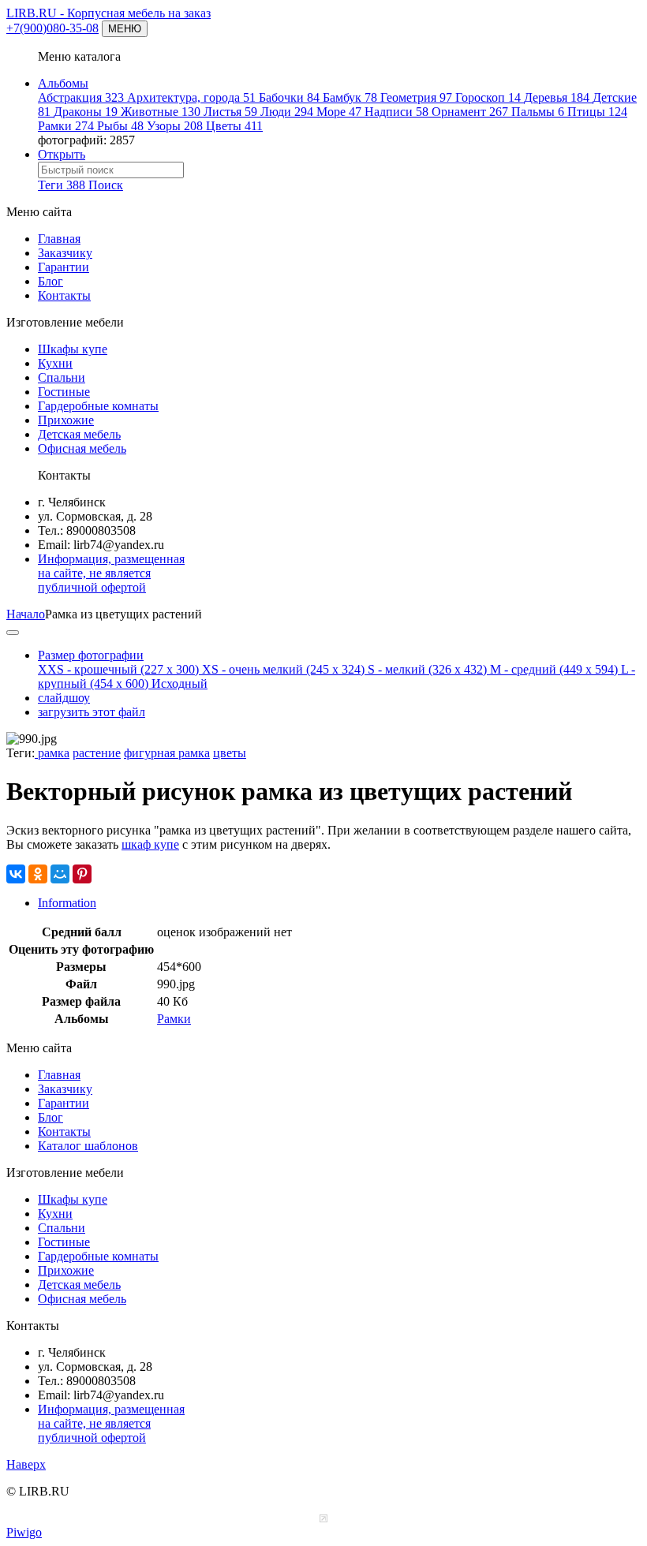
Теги (61, 185)
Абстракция (81, 97)
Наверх (26, 1464)
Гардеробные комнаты (98, 406)
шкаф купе (150, 844)
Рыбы (120, 126)
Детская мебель (79, 434)
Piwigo (24, 1532)
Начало (25, 614)
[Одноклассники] (37, 873)
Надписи (396, 111)
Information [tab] (67, 902)
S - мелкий (427, 669)
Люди (286, 111)
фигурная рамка (167, 753)
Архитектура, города (191, 97)
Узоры (175, 126)
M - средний (554, 669)
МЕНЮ (124, 29)
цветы (229, 753)
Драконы (86, 111)
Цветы (234, 126)
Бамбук (350, 97)
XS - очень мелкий (283, 669)
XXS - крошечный (118, 669)
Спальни (61, 377)
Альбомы (63, 83)
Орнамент (470, 111)
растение (97, 753)
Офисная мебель (82, 448)
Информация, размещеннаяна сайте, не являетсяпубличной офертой (111, 573)
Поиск (105, 185)
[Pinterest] (82, 873)
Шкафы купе (72, 349)
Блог (50, 281)
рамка (52, 753)
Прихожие (66, 420)
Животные (160, 111)
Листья (230, 111)
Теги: (20, 753)
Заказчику (65, 253)
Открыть (61, 154)
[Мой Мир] (59, 873)
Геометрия (416, 97)
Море (338, 111)
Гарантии (63, 267)
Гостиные (64, 391)
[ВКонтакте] (15, 873)
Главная (59, 238)
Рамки (66, 126)
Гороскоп (488, 97)
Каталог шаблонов (88, 1145)
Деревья (556, 97)
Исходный (179, 683)
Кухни (55, 363)
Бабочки (289, 97)
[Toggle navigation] (12, 632)
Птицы (597, 111)
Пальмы (537, 111)
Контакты (64, 295)
